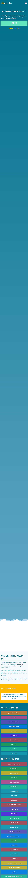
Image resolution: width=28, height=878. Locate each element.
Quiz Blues (14, 800)
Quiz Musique (14, 740)
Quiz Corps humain (14, 818)
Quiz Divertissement (14, 722)
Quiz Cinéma (14, 809)
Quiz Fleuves (14, 845)
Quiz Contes (14, 813)
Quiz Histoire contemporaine (14, 863)
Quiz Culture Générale (14, 713)
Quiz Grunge (14, 858)
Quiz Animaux (14, 768)
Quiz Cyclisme (14, 827)
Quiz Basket (14, 795)
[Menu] (26, 3)
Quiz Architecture (14, 782)
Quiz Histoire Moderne (14, 867)
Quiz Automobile (14, 791)
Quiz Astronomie (14, 786)
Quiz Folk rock (14, 849)
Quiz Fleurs (14, 840)
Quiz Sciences (14, 749)
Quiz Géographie (14, 726)
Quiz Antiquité (14, 773)
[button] (14, 28)
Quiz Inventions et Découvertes (14, 876)
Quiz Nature (14, 744)
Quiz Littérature (14, 735)
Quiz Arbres (14, 777)
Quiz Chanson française (14, 804)
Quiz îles (14, 872)
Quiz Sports (14, 753)
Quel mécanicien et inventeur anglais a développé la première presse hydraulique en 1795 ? (14, 696)
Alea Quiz (8, 3)
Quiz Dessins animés (14, 831)
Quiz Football (14, 854)
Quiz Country (14, 822)
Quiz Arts (14, 717)
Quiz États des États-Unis (14, 836)
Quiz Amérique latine (14, 764)
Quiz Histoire (14, 731)
